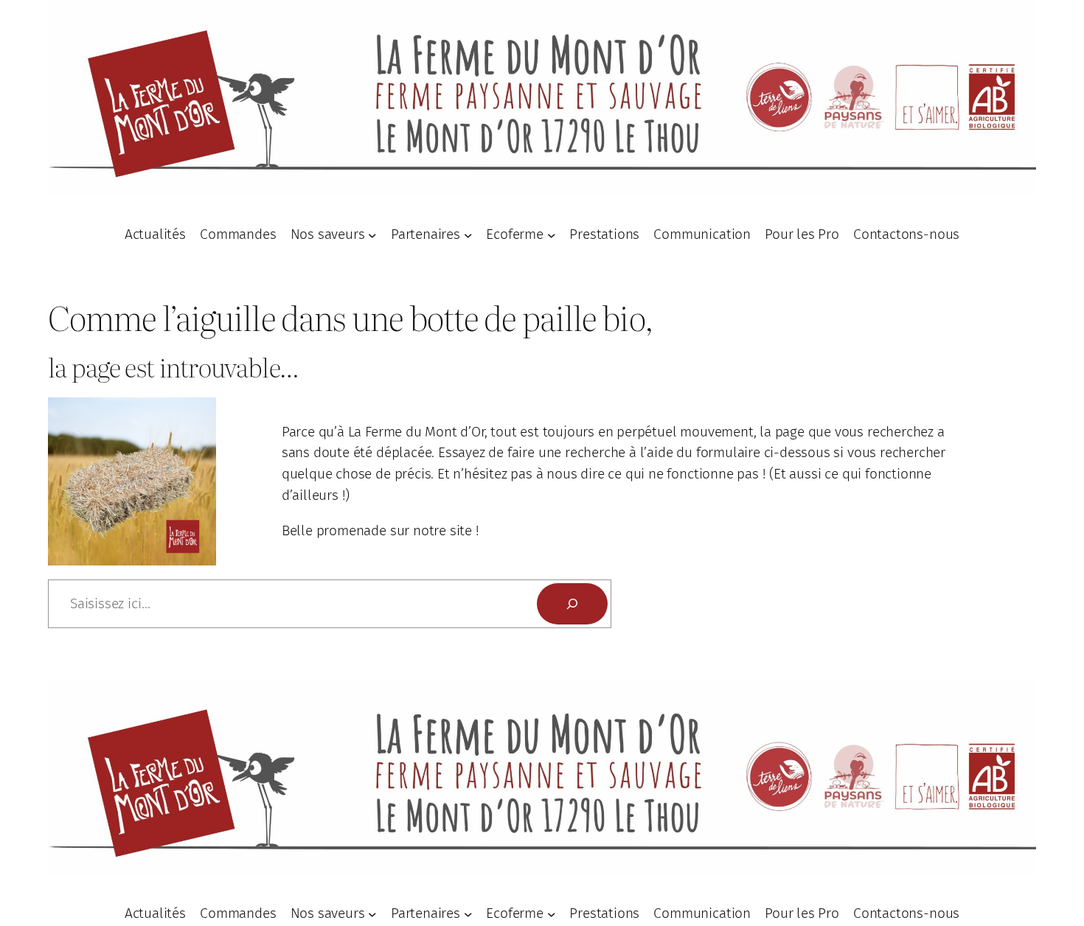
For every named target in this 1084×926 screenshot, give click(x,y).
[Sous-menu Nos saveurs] (372, 234)
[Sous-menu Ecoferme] (551, 234)
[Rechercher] (572, 603)
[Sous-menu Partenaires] (468, 234)
